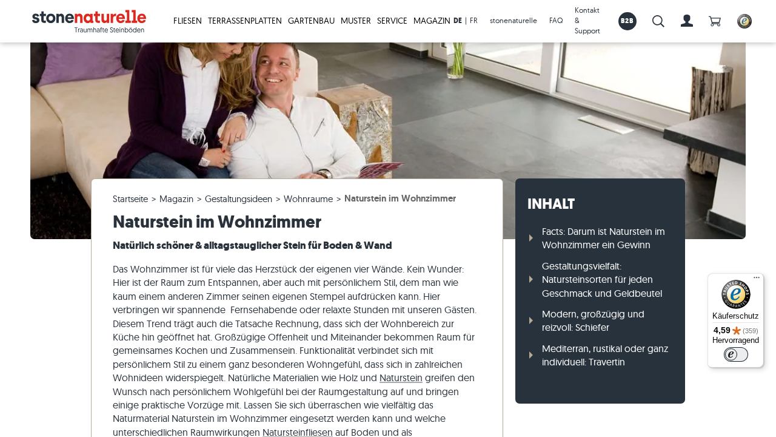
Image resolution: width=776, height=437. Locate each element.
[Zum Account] (687, 21)
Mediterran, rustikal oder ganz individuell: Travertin (605, 355)
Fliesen (187, 20)
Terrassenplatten (245, 20)
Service (392, 20)
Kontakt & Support (587, 20)
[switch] (736, 354)
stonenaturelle (513, 20)
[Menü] (756, 280)
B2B (627, 20)
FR (474, 20)
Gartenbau (311, 20)
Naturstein (401, 377)
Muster (356, 20)
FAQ (556, 20)
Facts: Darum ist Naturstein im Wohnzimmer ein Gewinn (603, 238)
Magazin (431, 20)
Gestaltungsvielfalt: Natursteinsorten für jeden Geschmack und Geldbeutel (602, 279)
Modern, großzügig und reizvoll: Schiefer (593, 320)
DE (457, 20)
